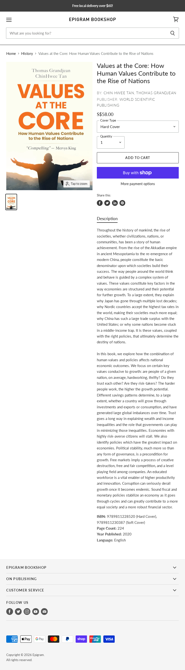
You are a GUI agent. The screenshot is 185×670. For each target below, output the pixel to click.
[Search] (172, 33)
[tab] (107, 220)
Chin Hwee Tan (119, 93)
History (27, 53)
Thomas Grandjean (156, 93)
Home (11, 53)
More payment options (138, 184)
